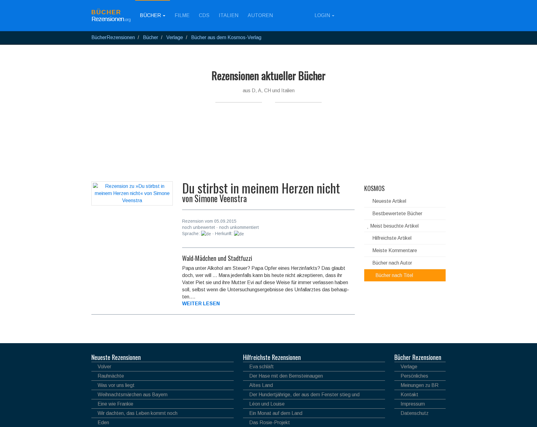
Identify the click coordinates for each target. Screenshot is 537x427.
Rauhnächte (111, 376)
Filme (182, 15)
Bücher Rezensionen (417, 357)
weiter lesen (201, 303)
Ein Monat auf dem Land (275, 413)
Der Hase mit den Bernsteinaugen (286, 376)
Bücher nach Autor (391, 263)
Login (322, 15)
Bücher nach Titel (393, 275)
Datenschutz (415, 413)
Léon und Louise (267, 404)
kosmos (374, 188)
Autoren (260, 15)
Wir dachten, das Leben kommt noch (137, 413)
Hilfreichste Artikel (391, 238)
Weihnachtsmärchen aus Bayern (133, 394)
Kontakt (409, 394)
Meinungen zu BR (419, 385)
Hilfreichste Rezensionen (272, 357)
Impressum (413, 404)
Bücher (151, 15)
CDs (204, 15)
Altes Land (261, 385)
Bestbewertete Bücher (396, 213)
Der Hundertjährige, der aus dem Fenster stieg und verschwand (301, 395)
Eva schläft (261, 366)
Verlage (409, 366)
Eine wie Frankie (115, 404)
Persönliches (414, 376)
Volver (104, 366)
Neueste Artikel (388, 201)
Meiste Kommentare (394, 250)
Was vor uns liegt (116, 385)
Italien (228, 15)
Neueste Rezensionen (116, 357)
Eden (103, 422)
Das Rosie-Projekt (269, 422)
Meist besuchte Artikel (394, 226)
